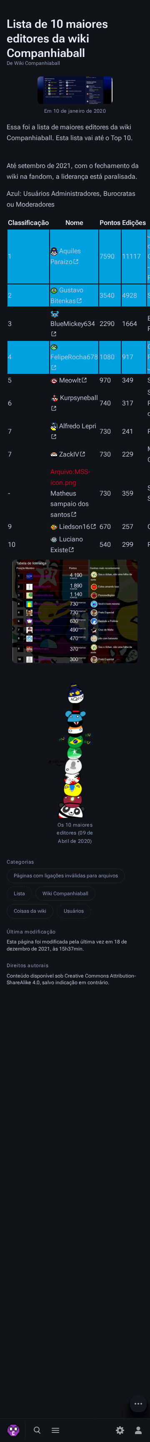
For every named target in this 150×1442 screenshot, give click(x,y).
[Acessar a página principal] (13, 1430)
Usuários (74, 911)
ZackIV (69, 454)
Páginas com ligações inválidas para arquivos (66, 876)
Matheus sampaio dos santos (69, 504)
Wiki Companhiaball (65, 893)
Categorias (20, 862)
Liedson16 (74, 527)
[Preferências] (120, 1430)
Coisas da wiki (30, 911)
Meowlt (70, 380)
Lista (19, 893)
